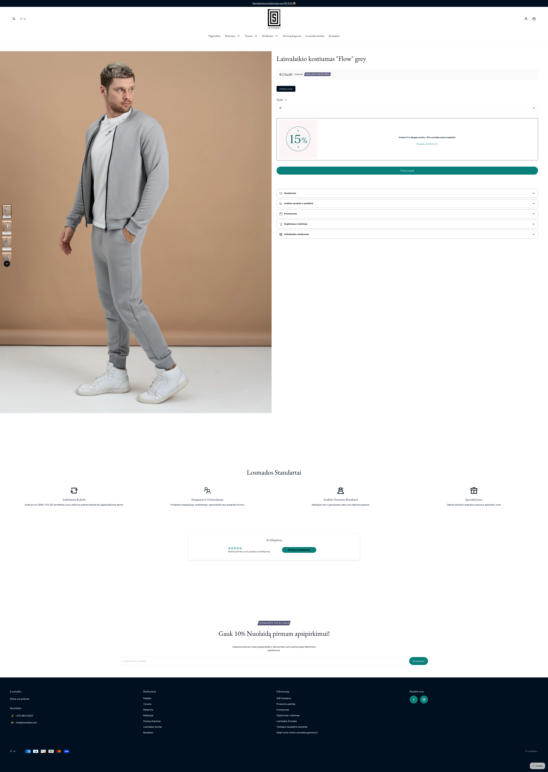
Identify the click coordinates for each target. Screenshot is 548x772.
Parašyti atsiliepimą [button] (299, 549)
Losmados (532, 751)
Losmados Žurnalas (287, 721)
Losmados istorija (315, 36)
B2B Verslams (284, 698)
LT (21, 18)
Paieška (147, 698)
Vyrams (249, 36)
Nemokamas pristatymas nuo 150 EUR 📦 (274, 3)
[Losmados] (274, 19)
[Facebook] (414, 700)
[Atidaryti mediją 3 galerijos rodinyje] (6, 243)
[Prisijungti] (526, 19)
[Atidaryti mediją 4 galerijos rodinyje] (6, 259)
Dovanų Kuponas (152, 721)
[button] (14, 19)
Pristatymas (283, 709)
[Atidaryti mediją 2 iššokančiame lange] (136, 232)
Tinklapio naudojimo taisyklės (292, 726)
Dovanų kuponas (292, 36)
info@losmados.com (26, 722)
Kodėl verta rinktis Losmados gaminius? (297, 732)
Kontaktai (334, 36)
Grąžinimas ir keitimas (288, 715)
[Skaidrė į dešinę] (7, 264)
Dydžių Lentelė (286, 88)
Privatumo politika (286, 704)
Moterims (230, 36)
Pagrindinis (214, 36)
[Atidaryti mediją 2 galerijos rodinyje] (6, 227)
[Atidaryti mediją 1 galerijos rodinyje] (6, 211)
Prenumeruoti (419, 660)
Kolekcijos (267, 36)
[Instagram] (424, 700)
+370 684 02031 (24, 715)
